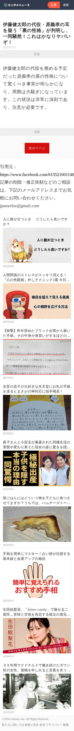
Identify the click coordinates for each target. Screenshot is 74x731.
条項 (42, 724)
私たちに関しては (13, 724)
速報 (66, 5)
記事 (54, 5)
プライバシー (54, 724)
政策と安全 (32, 724)
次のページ (37, 148)
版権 (66, 724)
